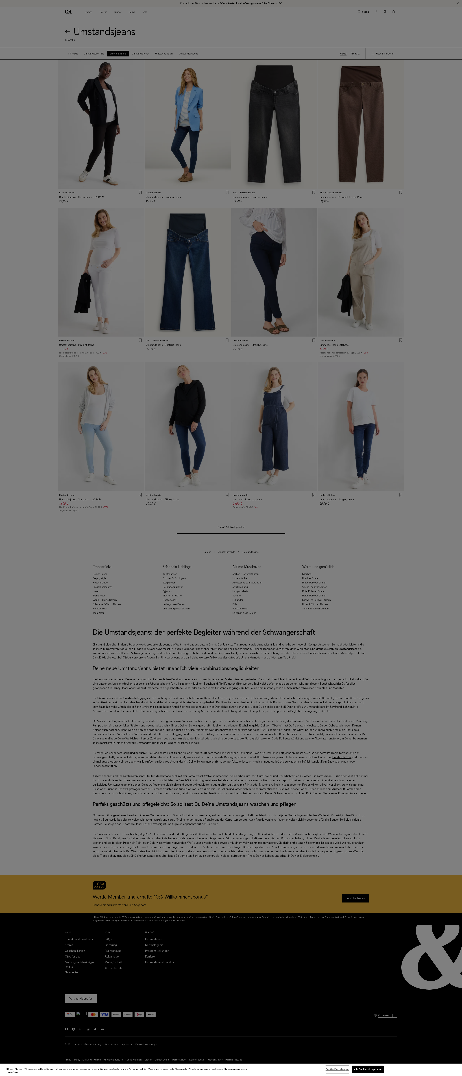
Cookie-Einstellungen (337, 1069)
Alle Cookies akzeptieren (368, 1069)
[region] (231, 1070)
